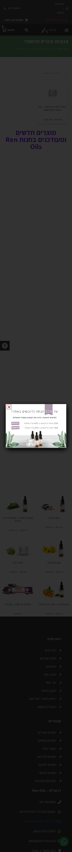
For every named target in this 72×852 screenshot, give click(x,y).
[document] (36, 426)
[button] (9, 407)
